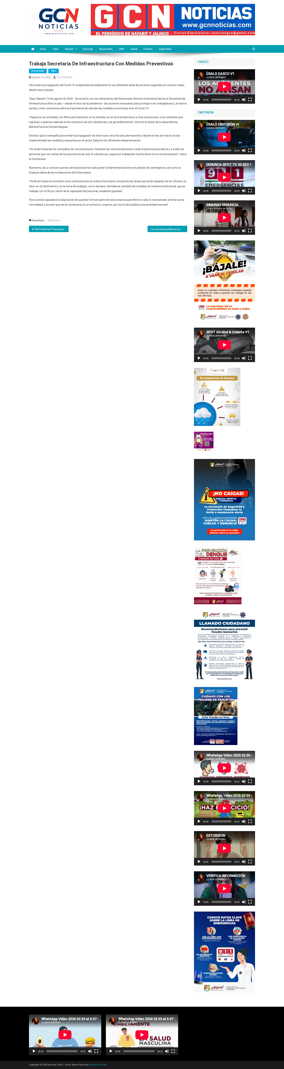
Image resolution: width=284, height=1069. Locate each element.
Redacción (54, 220)
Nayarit (69, 48)
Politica (148, 48)
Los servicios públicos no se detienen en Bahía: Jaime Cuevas (169, 229)
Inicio (43, 48)
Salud (133, 48)
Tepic (55, 48)
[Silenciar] (244, 100)
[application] (224, 86)
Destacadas (37, 70)
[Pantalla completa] (250, 100)
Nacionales (106, 48)
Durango (88, 48)
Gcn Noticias (64, 77)
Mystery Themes (98, 1064)
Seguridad (165, 48)
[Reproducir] (199, 100)
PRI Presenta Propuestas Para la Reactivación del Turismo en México (51, 229)
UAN (121, 48)
